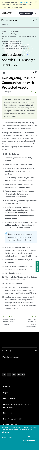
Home (4, 31)
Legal (5, 393)
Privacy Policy (7, 437)
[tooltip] (33, 72)
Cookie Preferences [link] (11, 425)
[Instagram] (14, 375)
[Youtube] (23, 375)
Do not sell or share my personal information (17, 406)
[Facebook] (4, 375)
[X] (9, 375)
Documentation (9, 20)
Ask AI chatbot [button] (24, 2)
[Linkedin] (19, 375)
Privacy (6, 387)
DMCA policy (9, 399)
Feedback (7, 413)
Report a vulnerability (12, 419)
